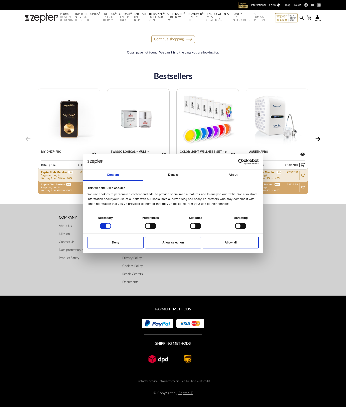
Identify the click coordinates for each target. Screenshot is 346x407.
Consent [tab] (113, 175)
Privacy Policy (132, 258)
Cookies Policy (132, 266)
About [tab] (233, 175)
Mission (64, 233)
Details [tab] (173, 175)
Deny (115, 242)
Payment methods (173, 309)
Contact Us (66, 241)
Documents (130, 282)
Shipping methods (173, 343)
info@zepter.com (169, 381)
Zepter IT (185, 393)
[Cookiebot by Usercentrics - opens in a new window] (241, 162)
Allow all (231, 242)
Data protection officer (74, 249)
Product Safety (69, 258)
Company (68, 217)
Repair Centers (132, 274)
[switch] (150, 226)
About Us (65, 225)
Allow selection (173, 242)
